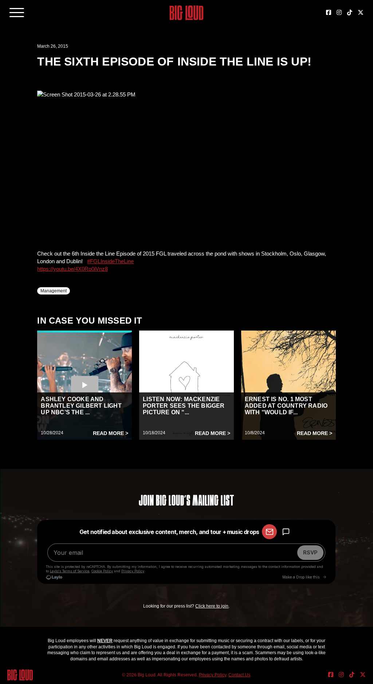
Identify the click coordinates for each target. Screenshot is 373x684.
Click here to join (211, 606)
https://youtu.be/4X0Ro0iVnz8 (72, 269)
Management (53, 290)
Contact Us (239, 674)
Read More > (110, 433)
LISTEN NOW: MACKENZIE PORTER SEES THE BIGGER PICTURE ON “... (183, 405)
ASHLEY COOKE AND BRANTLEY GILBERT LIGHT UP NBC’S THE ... (81, 405)
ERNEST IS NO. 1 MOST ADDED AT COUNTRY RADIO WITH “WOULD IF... (286, 405)
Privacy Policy (212, 674)
